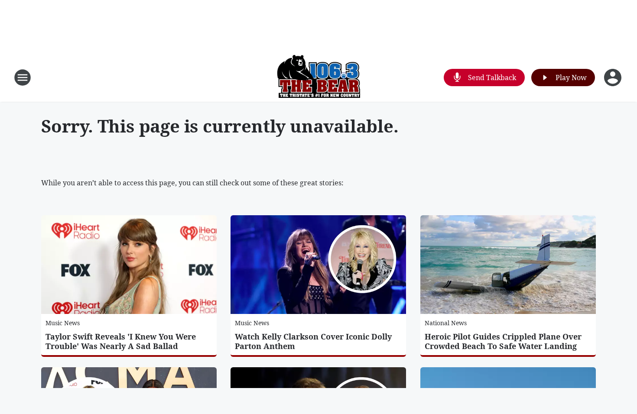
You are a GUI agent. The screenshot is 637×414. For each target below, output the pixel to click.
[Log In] (613, 77)
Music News (63, 323)
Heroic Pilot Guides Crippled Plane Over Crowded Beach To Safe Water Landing (503, 341)
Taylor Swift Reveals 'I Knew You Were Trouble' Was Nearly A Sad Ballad (121, 341)
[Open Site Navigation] (22, 77)
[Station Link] (318, 77)
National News (446, 323)
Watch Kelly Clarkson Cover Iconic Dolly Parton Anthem (313, 341)
